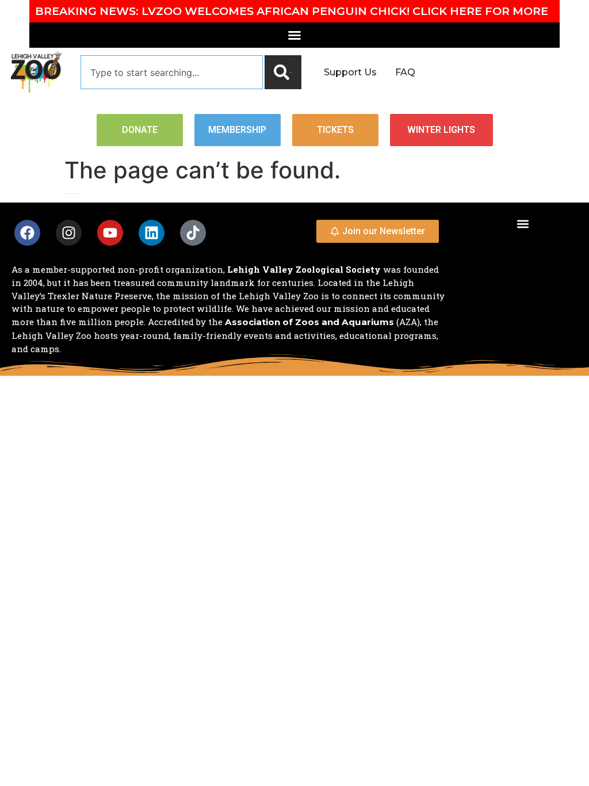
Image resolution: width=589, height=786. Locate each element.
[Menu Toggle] (294, 35)
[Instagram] (69, 233)
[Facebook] (27, 233)
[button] (522, 223)
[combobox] (172, 72)
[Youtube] (110, 233)
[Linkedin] (152, 233)
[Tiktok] (193, 233)
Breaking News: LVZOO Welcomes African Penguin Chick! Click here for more (291, 11)
